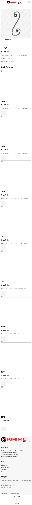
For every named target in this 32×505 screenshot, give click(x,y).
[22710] (16, 400)
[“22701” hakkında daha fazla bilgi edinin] (3, 293)
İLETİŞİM (3, 471)
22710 (3, 417)
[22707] (16, 355)
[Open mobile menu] (1, 2)
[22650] (16, 85)
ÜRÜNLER (4, 469)
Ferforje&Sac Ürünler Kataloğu (9, 454)
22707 (3, 372)
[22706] (16, 310)
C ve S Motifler (23, 43)
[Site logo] (15, 2)
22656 (3, 191)
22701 (3, 282)
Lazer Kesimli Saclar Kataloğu (9, 452)
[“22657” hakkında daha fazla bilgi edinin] (3, 248)
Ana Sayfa (4, 43)
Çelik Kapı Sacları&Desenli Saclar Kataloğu (12, 450)
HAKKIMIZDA (5, 467)
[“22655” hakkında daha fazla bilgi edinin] (3, 158)
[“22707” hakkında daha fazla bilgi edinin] (3, 384)
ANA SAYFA (4, 465)
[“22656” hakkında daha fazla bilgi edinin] (3, 203)
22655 (3, 146)
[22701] (16, 265)
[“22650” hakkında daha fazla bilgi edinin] (3, 113)
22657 (3, 237)
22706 (3, 327)
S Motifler (4, 45)
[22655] (16, 130)
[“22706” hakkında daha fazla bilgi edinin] (3, 338)
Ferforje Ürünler (12, 43)
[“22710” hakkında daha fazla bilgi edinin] (3, 429)
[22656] (16, 175)
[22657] (16, 220)
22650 (3, 101)
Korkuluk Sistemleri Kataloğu (9, 456)
